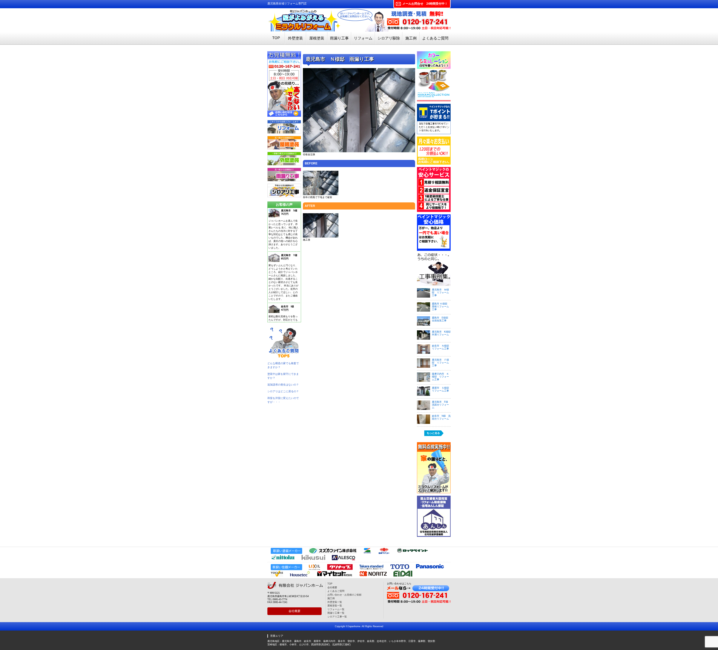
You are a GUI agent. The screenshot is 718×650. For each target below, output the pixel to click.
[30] (359, 151)
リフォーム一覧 (335, 609)
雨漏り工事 (339, 38)
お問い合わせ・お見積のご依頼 (344, 594)
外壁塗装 (295, 38)
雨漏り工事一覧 (335, 612)
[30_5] (320, 236)
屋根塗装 (316, 38)
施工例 (411, 38)
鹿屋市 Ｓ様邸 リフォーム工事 (440, 389)
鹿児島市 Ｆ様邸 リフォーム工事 (440, 362)
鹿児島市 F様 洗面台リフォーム (441, 404)
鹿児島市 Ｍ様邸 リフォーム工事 (440, 292)
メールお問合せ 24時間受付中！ (425, 3)
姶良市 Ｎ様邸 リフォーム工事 (441, 347)
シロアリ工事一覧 (337, 616)
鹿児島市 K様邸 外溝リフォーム (442, 333)
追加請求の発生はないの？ (283, 384)
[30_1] (320, 194)
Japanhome (354, 626)
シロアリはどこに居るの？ (283, 391)
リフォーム (363, 38)
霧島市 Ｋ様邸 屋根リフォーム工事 (441, 306)
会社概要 (294, 611)
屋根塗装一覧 (334, 605)
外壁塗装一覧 (334, 602)
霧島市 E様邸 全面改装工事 (441, 319)
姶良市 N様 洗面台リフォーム (441, 417)
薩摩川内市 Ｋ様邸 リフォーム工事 (440, 376)
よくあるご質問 (435, 38)
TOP (276, 38)
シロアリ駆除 (389, 38)
